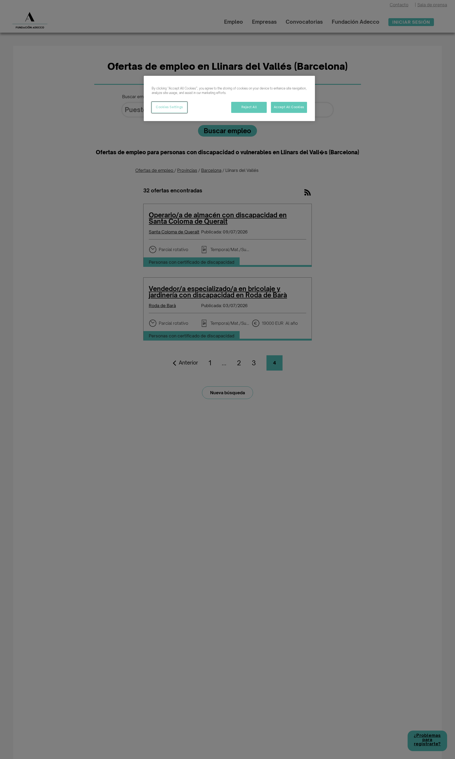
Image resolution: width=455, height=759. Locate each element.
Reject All (249, 107)
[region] (229, 98)
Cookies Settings (169, 107)
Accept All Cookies (289, 107)
